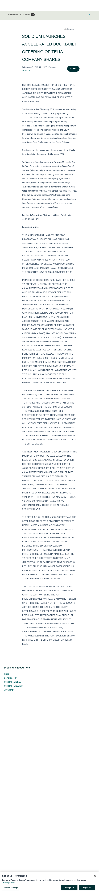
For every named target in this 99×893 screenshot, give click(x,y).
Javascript (9, 690)
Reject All (87, 888)
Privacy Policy (9, 883)
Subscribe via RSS (12, 682)
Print (6, 674)
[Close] (95, 876)
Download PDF (11, 678)
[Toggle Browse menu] (89, 14)
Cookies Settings (10, 888)
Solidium (26, 70)
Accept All (69, 888)
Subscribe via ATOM (13, 686)
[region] (49, 882)
